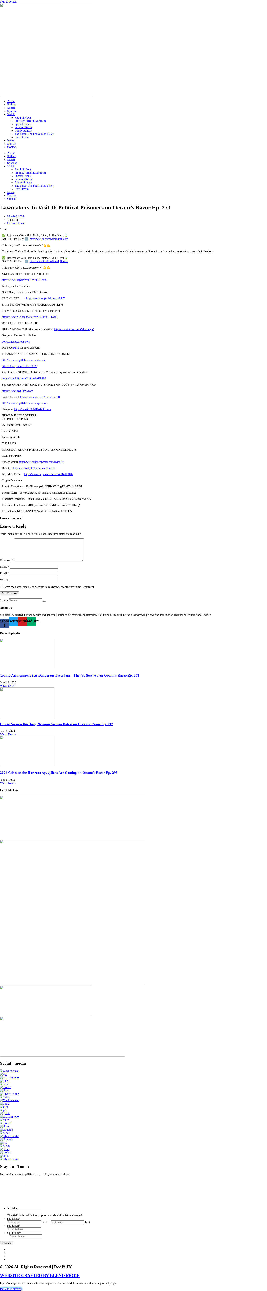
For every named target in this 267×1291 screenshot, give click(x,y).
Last (87, 1222)
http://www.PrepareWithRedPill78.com (24, 279)
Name (4, 566)
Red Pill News (23, 117)
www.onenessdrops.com (16, 341)
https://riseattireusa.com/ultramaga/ (74, 329)
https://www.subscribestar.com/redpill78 (41, 461)
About (11, 101)
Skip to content (8, 1)
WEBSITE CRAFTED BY (25, 1275)
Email (4, 573)
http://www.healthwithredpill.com (49, 238)
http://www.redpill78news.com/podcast (24, 403)
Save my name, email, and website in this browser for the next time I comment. (49, 586)
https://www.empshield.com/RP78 (45, 298)
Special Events (23, 124)
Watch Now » (8, 685)
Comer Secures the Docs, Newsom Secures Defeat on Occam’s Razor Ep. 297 (56, 724)
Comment (6, 560)
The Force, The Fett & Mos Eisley (34, 133)
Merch (11, 107)
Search (4, 600)
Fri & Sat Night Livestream (30, 120)
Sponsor (12, 111)
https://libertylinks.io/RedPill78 (19, 366)
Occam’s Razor (23, 127)
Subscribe (6, 1243)
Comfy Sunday (23, 130)
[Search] (44, 601)
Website (4, 580)
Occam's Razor (16, 223)
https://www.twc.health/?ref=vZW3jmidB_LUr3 (29, 316)
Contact (11, 146)
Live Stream (22, 137)
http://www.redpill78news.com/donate (24, 360)
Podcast (11, 104)
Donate (11, 143)
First (44, 1222)
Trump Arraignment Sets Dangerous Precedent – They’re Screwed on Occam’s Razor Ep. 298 (69, 675)
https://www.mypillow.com (17, 390)
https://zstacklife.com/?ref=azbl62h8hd (24, 378)
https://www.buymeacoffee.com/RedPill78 (48, 474)
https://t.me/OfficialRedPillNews (32, 409)
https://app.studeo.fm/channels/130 (40, 396)
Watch (11, 114)
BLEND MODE (65, 1275)
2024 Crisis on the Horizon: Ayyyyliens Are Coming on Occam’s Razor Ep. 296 (59, 773)
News (10, 140)
